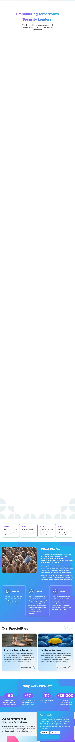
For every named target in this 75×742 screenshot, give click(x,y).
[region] (11, 532)
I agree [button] (44, 732)
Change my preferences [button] (50, 737)
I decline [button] (55, 732)
